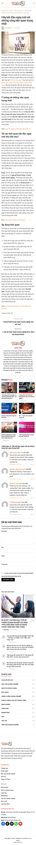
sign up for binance (16, 452)
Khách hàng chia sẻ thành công (13, 700)
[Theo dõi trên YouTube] (20, 824)
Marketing (5, 712)
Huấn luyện (4, 771)
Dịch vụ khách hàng (9, 688)
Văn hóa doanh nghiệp (8, 798)
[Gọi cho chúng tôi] (16, 824)
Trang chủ (4, 11)
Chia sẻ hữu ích (18, 11)
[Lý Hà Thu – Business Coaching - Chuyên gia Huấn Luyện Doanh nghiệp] (18, 3)
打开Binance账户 (15, 502)
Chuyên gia (4, 768)
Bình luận (4, 531)
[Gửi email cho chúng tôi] (12, 824)
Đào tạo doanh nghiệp (8, 774)
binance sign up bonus (17, 469)
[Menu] (2, 3)
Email (2, 556)
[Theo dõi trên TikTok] (7, 824)
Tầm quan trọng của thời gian (15, 220)
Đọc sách (5, 692)
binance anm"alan (16, 483)
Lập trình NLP (5, 804)
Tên (2, 547)
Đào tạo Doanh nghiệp (9, 684)
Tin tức (11, 11)
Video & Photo (5, 779)
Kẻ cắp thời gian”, (16, 80)
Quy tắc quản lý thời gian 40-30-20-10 (18, 129)
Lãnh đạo (5, 708)
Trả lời (32, 464)
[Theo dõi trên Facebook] (3, 824)
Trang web (4, 564)
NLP (2, 717)
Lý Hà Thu (9, 28)
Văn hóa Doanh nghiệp (10, 725)
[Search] (34, 3)
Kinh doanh (5, 704)
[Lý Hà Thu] (2, 28)
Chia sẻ (3, 776)
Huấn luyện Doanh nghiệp (11, 696)
